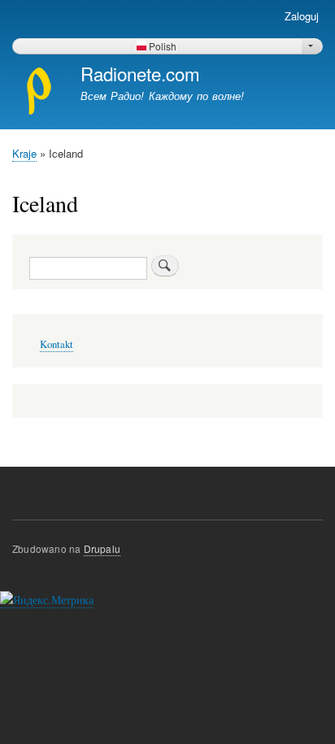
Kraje (24, 153)
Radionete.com (140, 73)
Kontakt (56, 344)
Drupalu (102, 548)
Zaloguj (302, 16)
